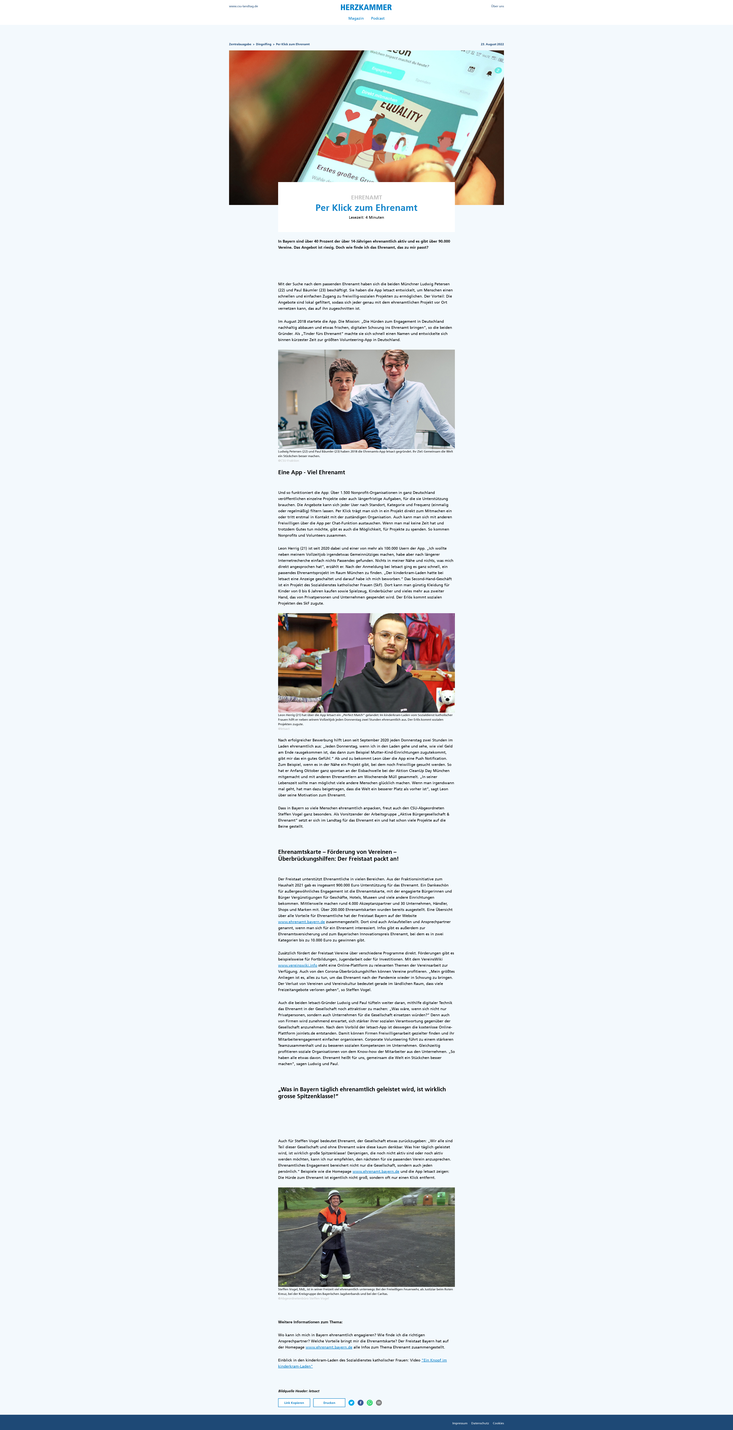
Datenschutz (480, 1423)
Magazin (356, 18)
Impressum (459, 1423)
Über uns (497, 6)
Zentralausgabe (240, 44)
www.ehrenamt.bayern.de (301, 921)
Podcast (378, 18)
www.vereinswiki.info (297, 965)
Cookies (498, 1423)
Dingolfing (263, 44)
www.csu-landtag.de (243, 6)
